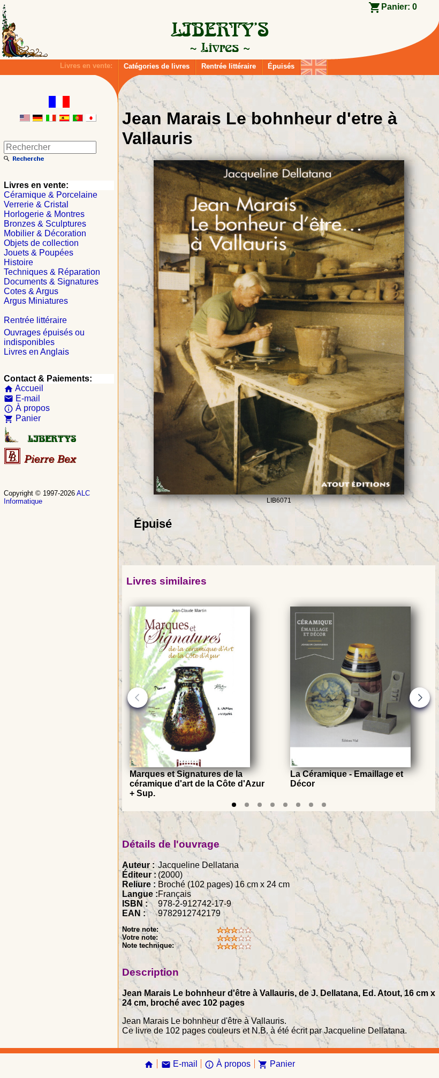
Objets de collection (41, 243)
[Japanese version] (91, 118)
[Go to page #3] (259, 804)
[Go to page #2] (246, 804)
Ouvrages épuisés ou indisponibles (44, 337)
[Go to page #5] (285, 804)
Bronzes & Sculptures (45, 223)
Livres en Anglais (36, 351)
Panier (22, 418)
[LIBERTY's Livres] (219, 47)
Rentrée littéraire (228, 66)
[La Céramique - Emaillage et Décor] (350, 764)
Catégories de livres (157, 66)
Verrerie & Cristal (36, 204)
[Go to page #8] (323, 804)
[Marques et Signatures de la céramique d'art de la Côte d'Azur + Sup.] (190, 764)
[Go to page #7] (311, 804)
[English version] (24, 118)
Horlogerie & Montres (44, 214)
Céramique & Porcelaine (50, 194)
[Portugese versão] (77, 118)
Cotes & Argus (31, 291)
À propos (27, 408)
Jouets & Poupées (38, 252)
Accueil (23, 388)
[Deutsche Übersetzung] (37, 118)
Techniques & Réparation (52, 271)
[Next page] (420, 697)
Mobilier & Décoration (45, 233)
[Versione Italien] (51, 118)
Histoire (18, 262)
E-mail (22, 398)
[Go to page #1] (234, 804)
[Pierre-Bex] (41, 461)
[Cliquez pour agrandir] (279, 491)
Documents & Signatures (51, 281)
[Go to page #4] (272, 804)
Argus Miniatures (36, 300)
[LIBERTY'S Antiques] (41, 440)
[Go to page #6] (298, 804)
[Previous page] (137, 697)
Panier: (399, 6)
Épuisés (281, 66)
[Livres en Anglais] (313, 64)
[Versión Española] (64, 118)
